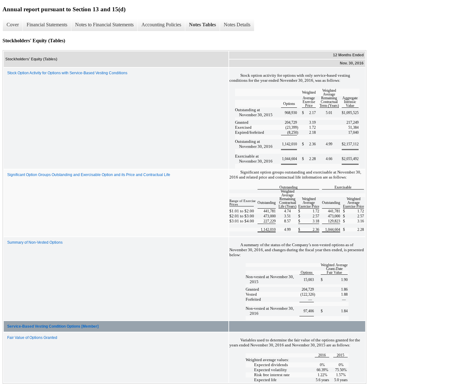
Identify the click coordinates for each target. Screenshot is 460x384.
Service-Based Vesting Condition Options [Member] (53, 326)
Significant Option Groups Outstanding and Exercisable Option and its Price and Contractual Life (88, 175)
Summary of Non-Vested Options (35, 242)
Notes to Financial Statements (104, 24)
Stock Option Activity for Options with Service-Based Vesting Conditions (67, 73)
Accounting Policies (161, 24)
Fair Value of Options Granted (32, 338)
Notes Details (237, 24)
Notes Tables (202, 24)
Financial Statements (47, 24)
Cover (13, 24)
